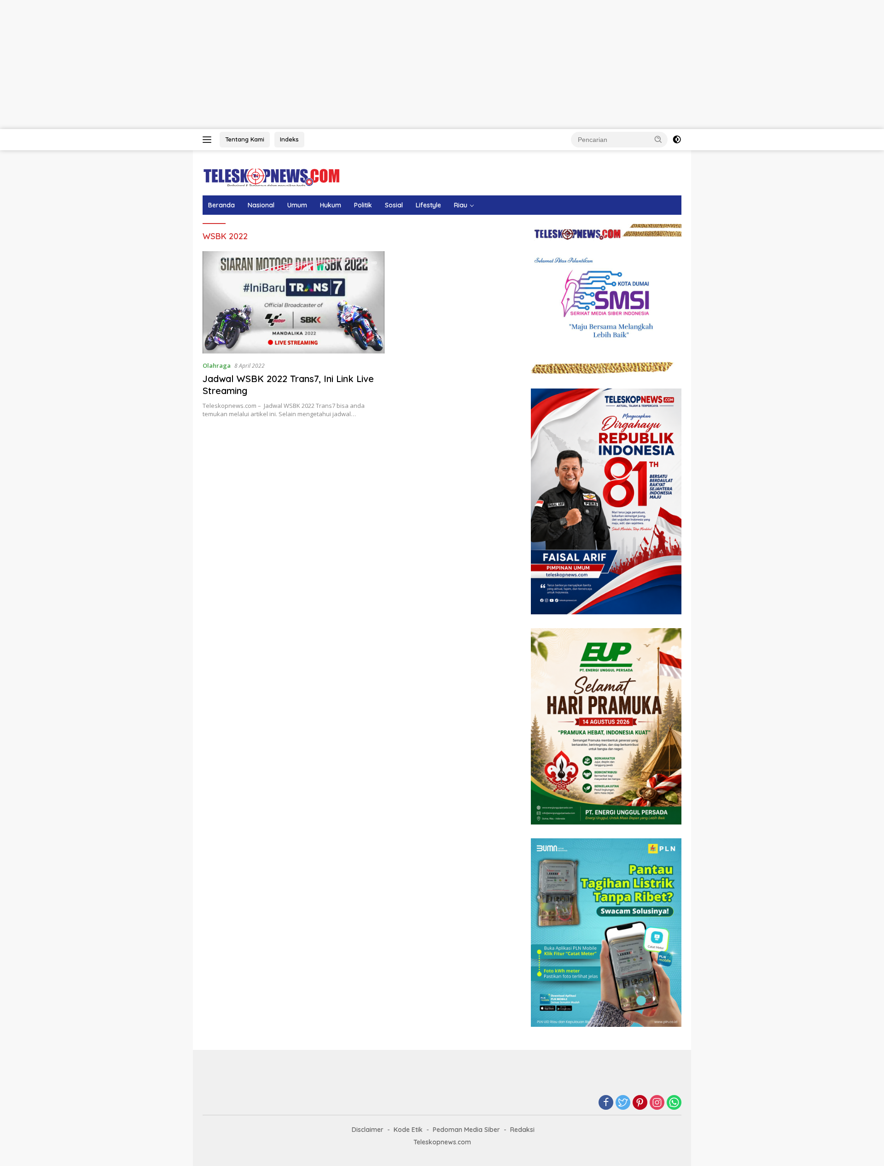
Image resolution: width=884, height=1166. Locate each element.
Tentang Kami (244, 139)
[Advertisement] (276, 64)
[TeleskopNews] (271, 176)
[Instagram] (657, 1103)
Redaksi (522, 1129)
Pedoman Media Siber (466, 1129)
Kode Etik (408, 1129)
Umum (297, 205)
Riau (460, 205)
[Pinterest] (640, 1103)
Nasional (261, 205)
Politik (363, 205)
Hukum (330, 205)
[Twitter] (623, 1103)
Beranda (221, 205)
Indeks (289, 139)
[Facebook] (606, 1103)
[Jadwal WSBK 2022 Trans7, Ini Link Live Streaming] (293, 302)
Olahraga (217, 365)
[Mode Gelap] (676, 139)
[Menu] (209, 139)
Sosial (394, 205)
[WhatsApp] (674, 1103)
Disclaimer (368, 1129)
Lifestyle (428, 205)
